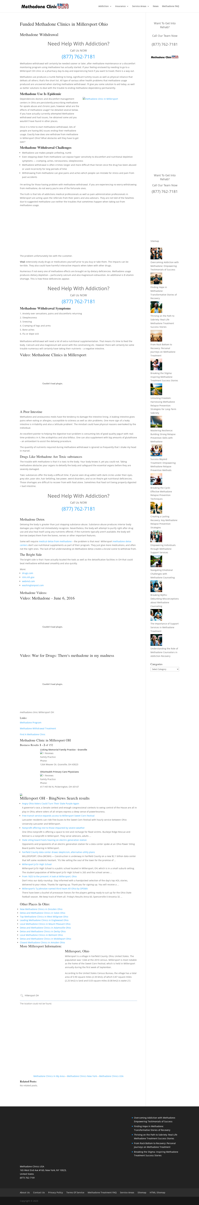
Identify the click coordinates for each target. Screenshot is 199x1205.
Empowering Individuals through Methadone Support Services (163, 549)
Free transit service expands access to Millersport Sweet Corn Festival (58, 815)
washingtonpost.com (33, 585)
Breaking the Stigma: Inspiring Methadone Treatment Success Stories (164, 377)
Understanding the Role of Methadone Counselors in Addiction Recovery (164, 652)
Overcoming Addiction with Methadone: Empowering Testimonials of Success (164, 266)
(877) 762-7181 (78, 56)
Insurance (120, 6)
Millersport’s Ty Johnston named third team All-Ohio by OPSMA (55, 888)
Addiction (103, 6)
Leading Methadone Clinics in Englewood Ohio (44, 920)
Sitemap (154, 241)
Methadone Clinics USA (111, 1076)
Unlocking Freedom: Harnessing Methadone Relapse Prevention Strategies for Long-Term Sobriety (163, 405)
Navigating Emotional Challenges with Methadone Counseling (162, 574)
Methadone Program (30, 722)
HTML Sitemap (157, 1192)
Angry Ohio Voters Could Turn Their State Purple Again (50, 803)
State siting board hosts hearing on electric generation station (54, 839)
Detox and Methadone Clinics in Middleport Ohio (45, 938)
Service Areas (139, 6)
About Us (25, 1192)
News (156, 6)
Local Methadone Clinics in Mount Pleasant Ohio (45, 923)
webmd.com (28, 581)
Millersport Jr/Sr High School (37, 864)
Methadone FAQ (170, 6)
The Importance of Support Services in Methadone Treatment (164, 627)
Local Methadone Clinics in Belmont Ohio (41, 935)
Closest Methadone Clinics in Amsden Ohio (42, 942)
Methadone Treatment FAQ (102, 1192)
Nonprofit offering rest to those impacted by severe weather (53, 827)
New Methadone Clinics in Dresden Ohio (41, 909)
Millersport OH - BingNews (43, 798)
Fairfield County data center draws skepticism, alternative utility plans (58, 852)
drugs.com (27, 573)
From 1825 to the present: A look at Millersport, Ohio (49, 876)
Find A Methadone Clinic (32, 734)
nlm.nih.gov (28, 577)
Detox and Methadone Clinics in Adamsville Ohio (45, 927)
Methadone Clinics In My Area (49, 1076)
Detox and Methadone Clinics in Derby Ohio (43, 931)
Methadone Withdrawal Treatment (38, 728)
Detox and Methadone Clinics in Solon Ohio (42, 912)
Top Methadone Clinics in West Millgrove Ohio (44, 916)
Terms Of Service (75, 1192)
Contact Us (39, 1192)
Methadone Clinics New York (82, 1076)
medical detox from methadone (55, 541)
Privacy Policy (55, 1192)
